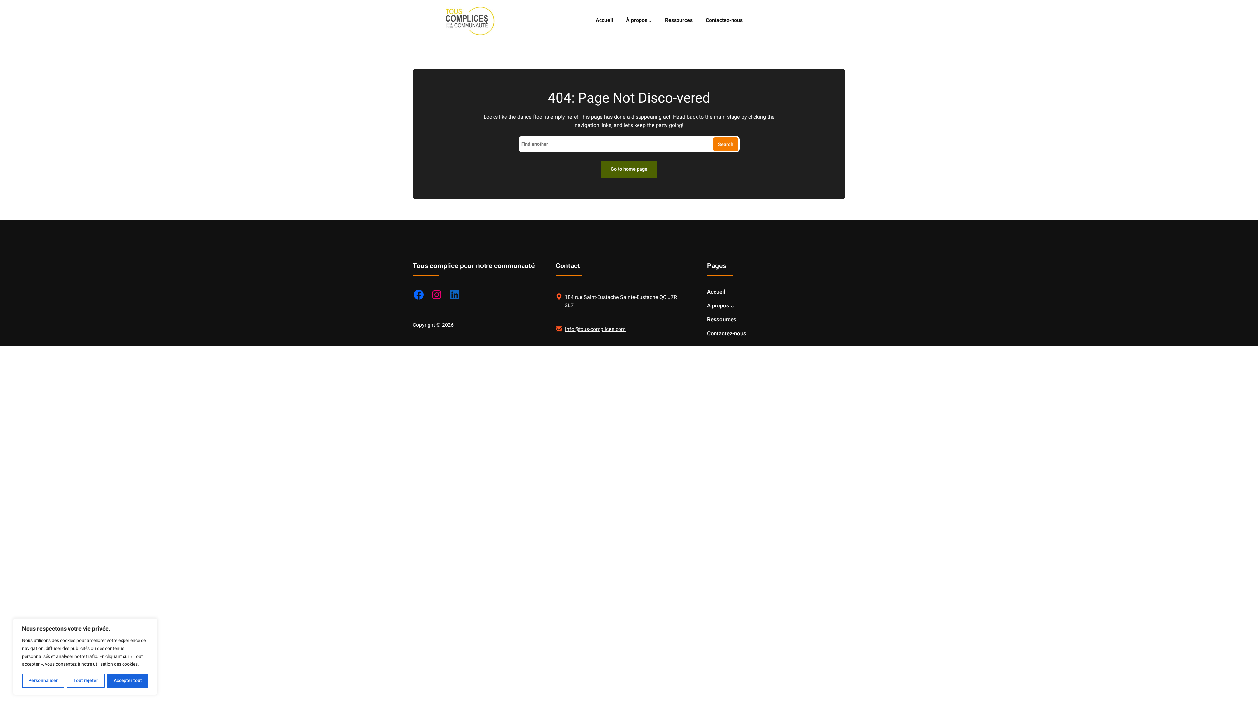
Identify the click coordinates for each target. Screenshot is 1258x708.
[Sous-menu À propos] (650, 21)
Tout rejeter (85, 680)
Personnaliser (43, 680)
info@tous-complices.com (595, 329)
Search (725, 144)
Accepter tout (128, 680)
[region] (85, 656)
